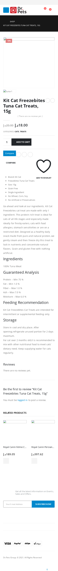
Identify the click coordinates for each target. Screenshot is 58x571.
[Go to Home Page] (4, 21)
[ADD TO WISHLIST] (44, 154)
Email (30, 154)
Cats (17, 131)
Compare (9, 153)
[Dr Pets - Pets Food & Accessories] (18, 10)
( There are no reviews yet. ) (30, 116)
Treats (23, 131)
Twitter (24, 154)
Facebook (18, 154)
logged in (23, 400)
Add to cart (23, 142)
